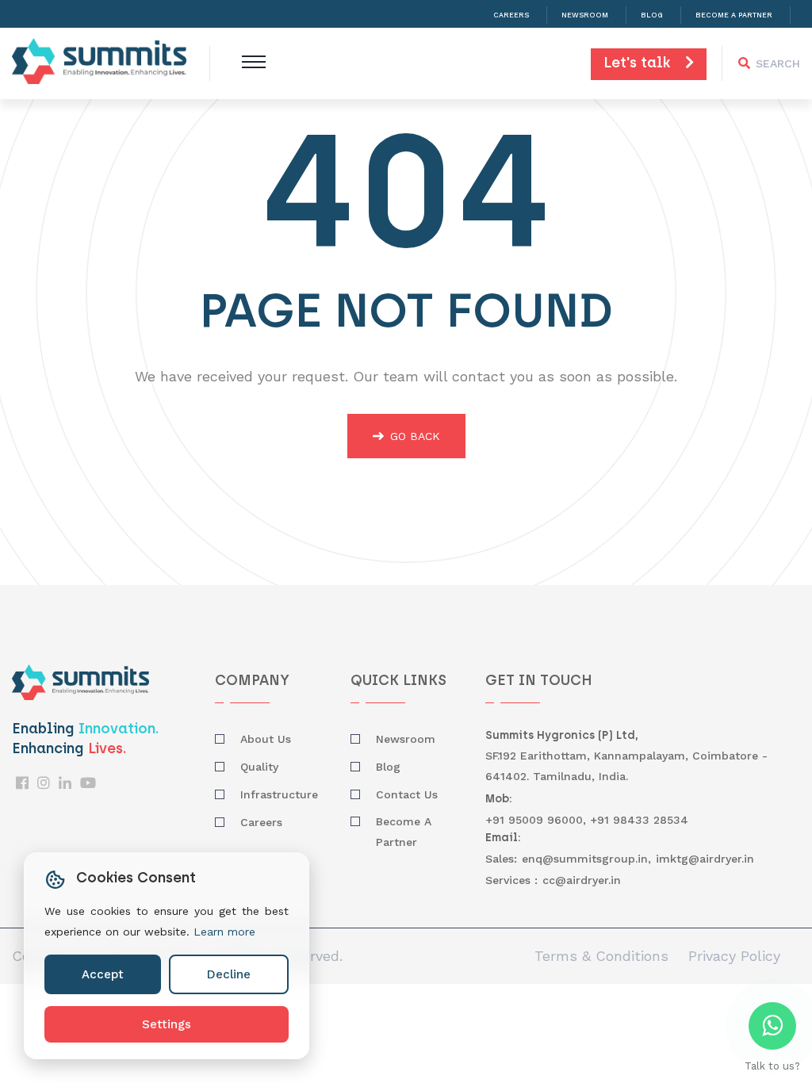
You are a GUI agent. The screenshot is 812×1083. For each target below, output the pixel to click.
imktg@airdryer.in (705, 858)
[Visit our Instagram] (43, 783)
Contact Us (407, 794)
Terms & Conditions (601, 955)
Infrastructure (279, 794)
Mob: (498, 800)
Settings (166, 1024)
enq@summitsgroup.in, (586, 858)
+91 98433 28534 (639, 819)
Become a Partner (733, 15)
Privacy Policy (734, 955)
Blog (652, 15)
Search (778, 63)
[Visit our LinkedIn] (65, 783)
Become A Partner (403, 831)
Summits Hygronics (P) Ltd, (561, 736)
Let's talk (644, 64)
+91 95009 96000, (537, 819)
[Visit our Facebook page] (22, 783)
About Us (265, 739)
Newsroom (584, 15)
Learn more (224, 931)
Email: (503, 838)
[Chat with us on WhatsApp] (772, 1026)
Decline (229, 974)
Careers (511, 15)
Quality (259, 766)
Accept (103, 974)
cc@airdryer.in (581, 880)
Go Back (415, 436)
